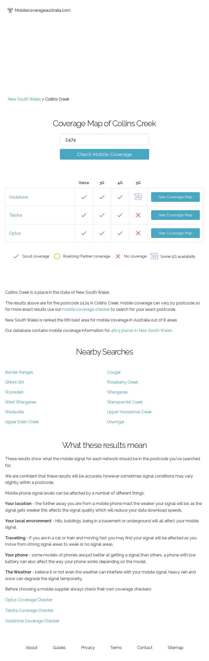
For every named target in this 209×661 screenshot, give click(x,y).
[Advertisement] (104, 58)
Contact (144, 647)
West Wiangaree (20, 402)
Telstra (15, 215)
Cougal (114, 372)
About (31, 647)
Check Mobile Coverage (104, 154)
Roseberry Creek (122, 382)
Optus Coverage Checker (29, 599)
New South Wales (24, 99)
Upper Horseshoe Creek (129, 412)
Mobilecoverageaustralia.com (43, 10)
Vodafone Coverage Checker (32, 620)
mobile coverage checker (86, 309)
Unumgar (115, 421)
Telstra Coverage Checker (29, 610)
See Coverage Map (175, 197)
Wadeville (14, 412)
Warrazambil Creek (125, 402)
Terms (116, 647)
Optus (15, 233)
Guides (59, 647)
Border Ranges (19, 372)
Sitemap (176, 647)
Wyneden (14, 392)
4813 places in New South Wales (141, 330)
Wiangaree (117, 392)
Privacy (88, 647)
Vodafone (18, 197)
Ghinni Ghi (14, 382)
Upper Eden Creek (22, 421)
